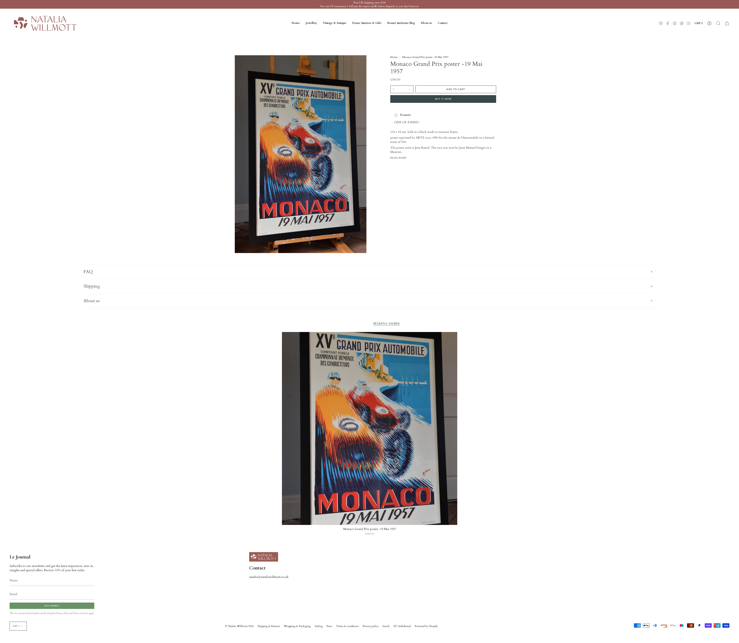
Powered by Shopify (426, 626)
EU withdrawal (402, 626)
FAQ (88, 272)
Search (386, 626)
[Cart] (727, 23)
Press (329, 626)
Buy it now (443, 98)
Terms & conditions (347, 626)
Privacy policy (371, 626)
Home (394, 57)
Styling (319, 626)
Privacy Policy (62, 613)
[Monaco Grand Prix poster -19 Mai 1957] (369, 428)
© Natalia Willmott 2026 (239, 626)
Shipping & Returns (268, 626)
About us (92, 301)
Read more (398, 157)
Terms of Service (80, 613)
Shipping (92, 286)
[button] (311, 23)
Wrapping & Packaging (297, 626)
